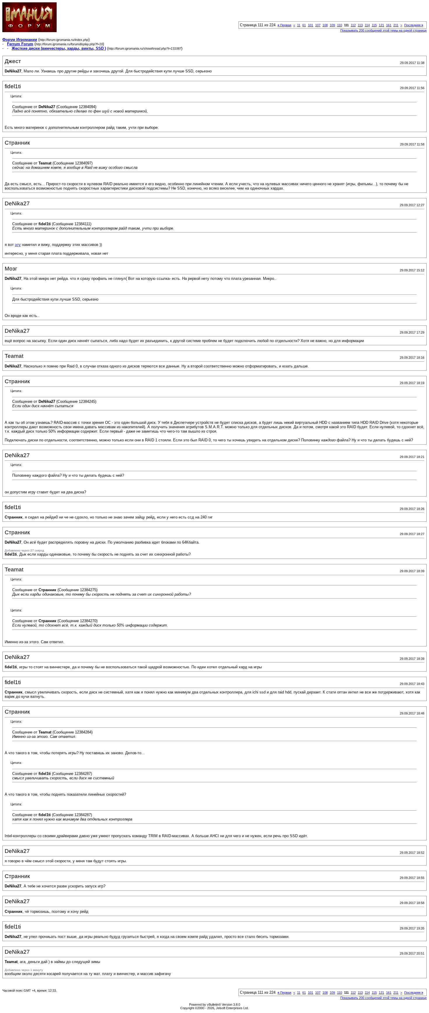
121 (381, 25)
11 (298, 25)
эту (18, 244)
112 (353, 25)
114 (367, 25)
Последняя (413, 25)
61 (304, 25)
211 (395, 25)
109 (332, 25)
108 (325, 25)
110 (339, 25)
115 (374, 25)
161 (388, 25)
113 (360, 25)
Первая (284, 25)
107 (317, 25)
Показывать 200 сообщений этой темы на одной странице (383, 30)
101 (310, 25)
